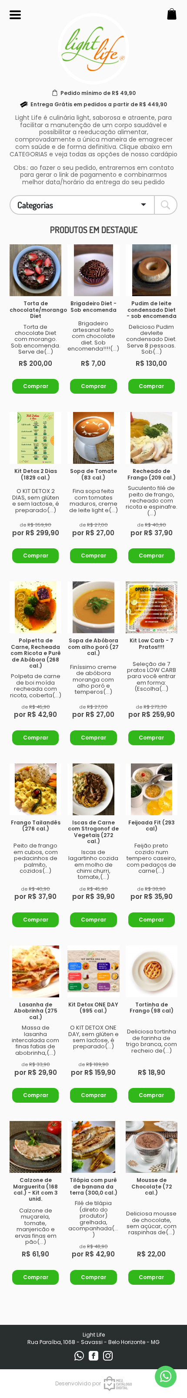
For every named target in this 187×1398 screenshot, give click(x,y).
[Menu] (15, 15)
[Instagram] (107, 1358)
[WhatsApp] (80, 1358)
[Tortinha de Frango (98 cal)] (151, 971)
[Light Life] (93, 79)
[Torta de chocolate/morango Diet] (35, 270)
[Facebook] (94, 1358)
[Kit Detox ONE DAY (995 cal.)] (93, 971)
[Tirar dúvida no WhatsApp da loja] (166, 1376)
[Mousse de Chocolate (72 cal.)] (151, 1147)
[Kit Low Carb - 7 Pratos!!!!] (151, 607)
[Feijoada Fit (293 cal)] (151, 789)
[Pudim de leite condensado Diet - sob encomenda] (151, 270)
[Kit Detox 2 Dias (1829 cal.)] (35, 438)
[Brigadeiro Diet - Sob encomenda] (93, 270)
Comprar (35, 386)
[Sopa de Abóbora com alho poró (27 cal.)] (93, 607)
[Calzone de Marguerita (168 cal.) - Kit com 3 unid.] (35, 1147)
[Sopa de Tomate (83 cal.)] (93, 438)
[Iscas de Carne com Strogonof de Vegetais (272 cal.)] (93, 789)
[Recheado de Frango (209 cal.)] (151, 438)
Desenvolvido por (78, 1383)
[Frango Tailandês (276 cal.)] (35, 789)
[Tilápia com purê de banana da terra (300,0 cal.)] (93, 1147)
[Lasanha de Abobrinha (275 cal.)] (35, 971)
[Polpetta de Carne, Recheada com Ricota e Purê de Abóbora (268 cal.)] (35, 607)
